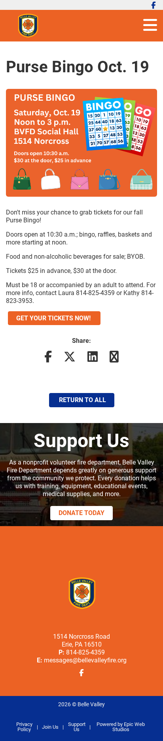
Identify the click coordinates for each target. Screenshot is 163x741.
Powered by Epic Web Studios (121, 726)
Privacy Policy (24, 726)
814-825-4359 (85, 652)
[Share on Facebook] (48, 359)
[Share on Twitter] (70, 359)
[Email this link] (114, 359)
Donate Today (81, 513)
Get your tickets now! (54, 318)
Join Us (50, 727)
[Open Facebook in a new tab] (153, 5)
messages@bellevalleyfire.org (85, 660)
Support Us (76, 726)
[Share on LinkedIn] (92, 359)
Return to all (81, 400)
